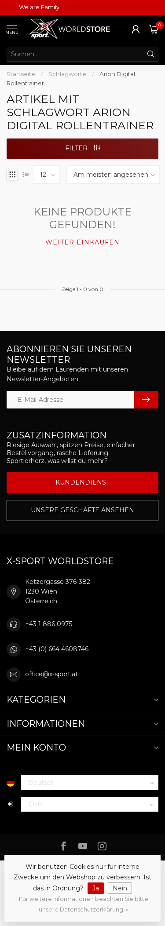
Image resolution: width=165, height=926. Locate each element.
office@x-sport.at (51, 674)
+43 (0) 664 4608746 (56, 649)
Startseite (21, 73)
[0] (153, 29)
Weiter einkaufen (82, 242)
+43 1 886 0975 (48, 624)
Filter (77, 148)
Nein (120, 888)
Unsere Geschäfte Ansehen (82, 510)
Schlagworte (67, 73)
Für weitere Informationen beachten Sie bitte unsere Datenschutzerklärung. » (83, 904)
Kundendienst (82, 482)
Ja (95, 888)
